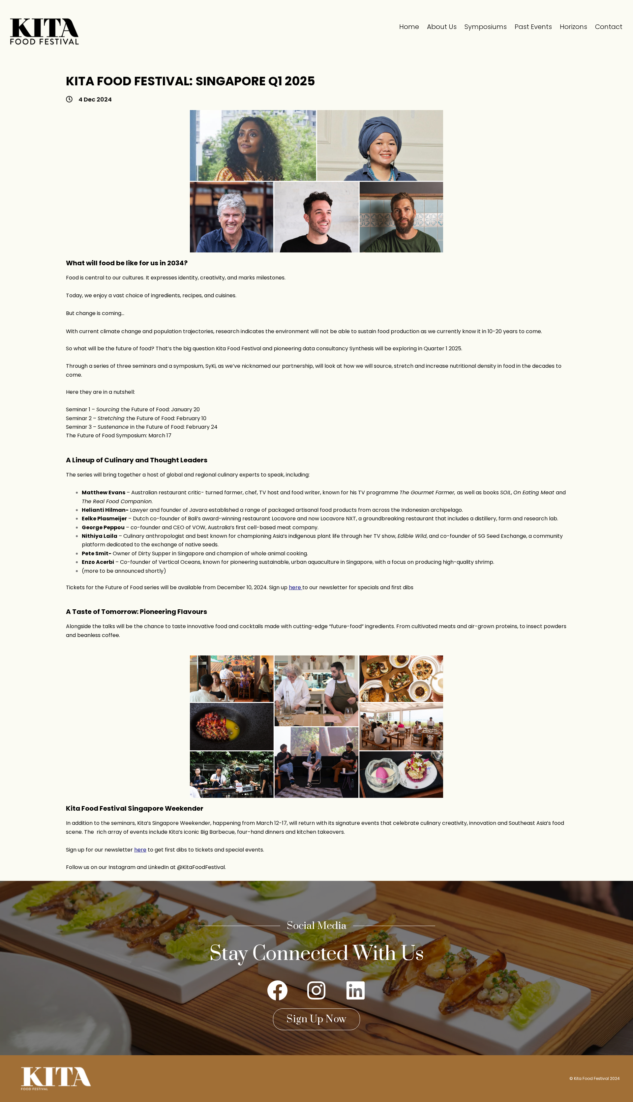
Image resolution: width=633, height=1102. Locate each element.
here (295, 587)
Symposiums (486, 26)
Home (409, 26)
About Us (442, 26)
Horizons (573, 26)
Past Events (533, 26)
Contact (608, 26)
